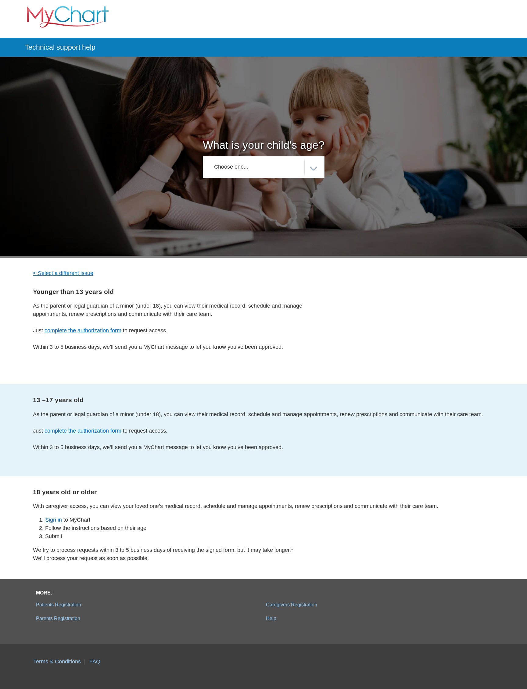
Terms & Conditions (57, 662)
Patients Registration (58, 604)
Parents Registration (58, 618)
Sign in (53, 520)
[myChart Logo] (67, 18)
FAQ (94, 662)
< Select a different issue (63, 273)
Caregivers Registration (291, 604)
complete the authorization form (83, 330)
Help (271, 618)
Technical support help (60, 47)
